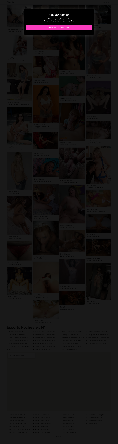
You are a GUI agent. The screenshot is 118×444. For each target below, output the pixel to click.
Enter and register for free (59, 27)
